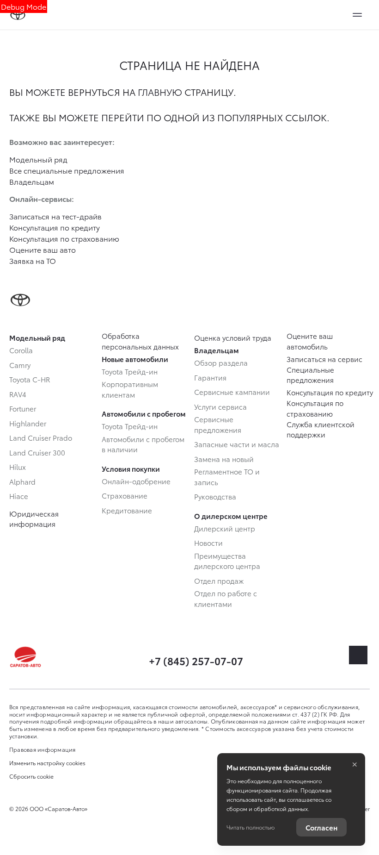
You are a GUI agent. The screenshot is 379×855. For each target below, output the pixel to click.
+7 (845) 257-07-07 (196, 660)
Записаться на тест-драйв (55, 216)
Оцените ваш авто (42, 249)
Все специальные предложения (66, 170)
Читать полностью (250, 827)
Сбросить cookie (31, 776)
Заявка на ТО (32, 260)
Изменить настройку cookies (47, 763)
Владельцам (31, 181)
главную (160, 91)
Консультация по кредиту (54, 227)
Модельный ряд (38, 159)
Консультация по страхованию (64, 238)
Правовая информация (42, 749)
